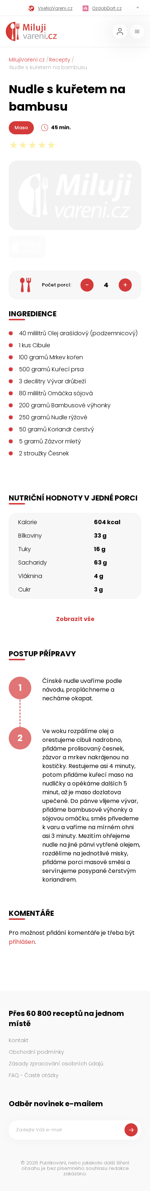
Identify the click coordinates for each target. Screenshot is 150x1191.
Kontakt (18, 1040)
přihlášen (22, 942)
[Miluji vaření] (31, 31)
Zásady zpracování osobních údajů (56, 1063)
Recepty (59, 59)
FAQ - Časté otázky (34, 1075)
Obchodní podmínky (36, 1052)
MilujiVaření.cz (27, 59)
